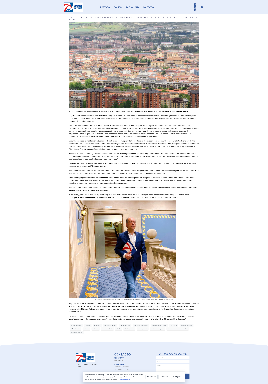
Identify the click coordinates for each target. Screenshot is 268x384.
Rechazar (164, 377)
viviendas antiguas (157, 329)
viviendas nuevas (76, 332)
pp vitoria (174, 325)
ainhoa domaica (76, 325)
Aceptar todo (151, 377)
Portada (105, 7)
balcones (97, 325)
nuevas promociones (141, 325)
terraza (86, 329)
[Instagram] (195, 10)
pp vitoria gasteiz (186, 325)
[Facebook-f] (195, 4)
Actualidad (132, 7)
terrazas (95, 329)
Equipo (118, 7)
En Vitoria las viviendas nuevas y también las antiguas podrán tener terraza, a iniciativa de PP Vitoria (133, 18)
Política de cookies (124, 379)
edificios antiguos (110, 325)
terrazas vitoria (107, 329)
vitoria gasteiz (129, 329)
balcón (88, 325)
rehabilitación (75, 329)
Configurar (177, 377)
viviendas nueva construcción (177, 329)
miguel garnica (125, 325)
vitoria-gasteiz (142, 329)
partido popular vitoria (159, 325)
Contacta (148, 7)
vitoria (118, 329)
